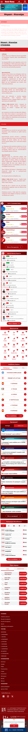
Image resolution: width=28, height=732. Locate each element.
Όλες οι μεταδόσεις (13, 559)
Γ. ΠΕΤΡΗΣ (4, 267)
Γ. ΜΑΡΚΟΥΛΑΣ (5, 280)
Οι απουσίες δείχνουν (11, 285)
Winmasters (3, 676)
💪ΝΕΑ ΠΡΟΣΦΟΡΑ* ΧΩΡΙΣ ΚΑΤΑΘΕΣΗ (11, 511)
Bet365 (2, 678)
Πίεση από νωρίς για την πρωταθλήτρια (14, 318)
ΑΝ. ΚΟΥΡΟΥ (4, 300)
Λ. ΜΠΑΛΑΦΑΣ (5, 273)
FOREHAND (3, 656)
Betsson (3, 681)
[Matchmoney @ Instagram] (7, 696)
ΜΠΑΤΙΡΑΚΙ (3, 632)
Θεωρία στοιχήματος (5, 619)
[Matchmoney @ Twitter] (12, 696)
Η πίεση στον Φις (10, 305)
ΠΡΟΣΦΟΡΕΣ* (4, 683)
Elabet (7, 222)
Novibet (8, 214)
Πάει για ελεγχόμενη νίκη (11, 271)
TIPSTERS (3, 629)
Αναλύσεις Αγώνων (5, 616)
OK (14, 725)
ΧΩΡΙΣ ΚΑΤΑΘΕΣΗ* (5, 686)
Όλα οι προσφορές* (12, 516)
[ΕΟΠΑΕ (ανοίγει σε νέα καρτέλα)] (17, 717)
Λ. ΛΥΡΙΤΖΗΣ (4, 260)
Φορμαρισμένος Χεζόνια (11, 291)
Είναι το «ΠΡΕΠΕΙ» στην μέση (12, 298)
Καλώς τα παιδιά (9, 265)
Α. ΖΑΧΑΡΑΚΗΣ (4, 313)
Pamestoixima (4, 669)
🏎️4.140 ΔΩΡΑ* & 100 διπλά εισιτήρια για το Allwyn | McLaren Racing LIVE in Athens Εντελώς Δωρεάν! (14, 463)
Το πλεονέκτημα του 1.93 (11, 258)
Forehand (3, 307)
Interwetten (4, 673)
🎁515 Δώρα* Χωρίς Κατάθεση (9, 473)
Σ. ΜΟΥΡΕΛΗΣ (4, 293)
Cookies (15, 723)
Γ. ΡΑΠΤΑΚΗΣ (4, 320)
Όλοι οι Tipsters (12, 323)
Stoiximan (8, 206)
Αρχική (2, 623)
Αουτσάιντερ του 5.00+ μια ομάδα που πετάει (16, 278)
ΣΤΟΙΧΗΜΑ (3, 613)
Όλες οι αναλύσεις (13, 416)
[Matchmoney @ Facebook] (3, 696)
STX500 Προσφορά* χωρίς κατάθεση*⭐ (12, 434)
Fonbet (8, 237)
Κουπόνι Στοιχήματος (5, 621)
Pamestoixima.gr (10, 230)
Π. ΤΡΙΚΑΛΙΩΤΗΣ (5, 287)
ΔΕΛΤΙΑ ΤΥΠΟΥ (4, 689)
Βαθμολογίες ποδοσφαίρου (7, 626)
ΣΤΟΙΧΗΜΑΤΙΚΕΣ (5, 658)
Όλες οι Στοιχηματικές (13, 247)
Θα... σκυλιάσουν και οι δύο (12, 312)
